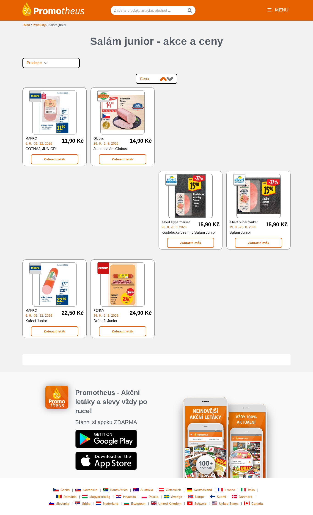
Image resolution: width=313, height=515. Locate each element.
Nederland (110, 503)
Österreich (173, 490)
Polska (153, 497)
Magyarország (99, 497)
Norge (199, 497)
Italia (251, 490)
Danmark (245, 497)
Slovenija (62, 503)
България (138, 503)
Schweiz (200, 503)
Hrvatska (129, 497)
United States (229, 503)
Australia (146, 490)
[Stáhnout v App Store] (106, 460)
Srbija (86, 503)
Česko (65, 490)
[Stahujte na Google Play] (106, 438)
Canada (257, 503)
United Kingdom (169, 503)
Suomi (221, 497)
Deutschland (203, 490)
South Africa (119, 490)
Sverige (176, 497)
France (230, 490)
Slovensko (89, 490)
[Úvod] (53, 8)
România (70, 497)
